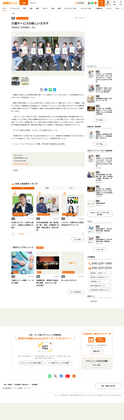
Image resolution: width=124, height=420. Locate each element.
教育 (37, 8)
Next (80, 52)
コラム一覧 (99, 249)
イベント (108, 8)
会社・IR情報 (8, 384)
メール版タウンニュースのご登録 (59, 363)
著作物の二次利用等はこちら (99, 277)
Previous (16, 52)
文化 (24, 8)
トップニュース (14, 8)
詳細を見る (96, 351)
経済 (59, 8)
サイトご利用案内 (18, 388)
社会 (31, 8)
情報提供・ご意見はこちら (98, 273)
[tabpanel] (48, 53)
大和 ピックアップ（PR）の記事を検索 (99, 214)
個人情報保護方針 (7, 388)
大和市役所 (93, 301)
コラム (117, 8)
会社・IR (108, 4)
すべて (4, 8)
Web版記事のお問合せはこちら (99, 290)
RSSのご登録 (96, 365)
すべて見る (99, 120)
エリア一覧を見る (75, 292)
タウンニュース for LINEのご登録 (30, 363)
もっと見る (77, 239)
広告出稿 (81, 3)
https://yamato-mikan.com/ (20, 163)
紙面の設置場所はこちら (97, 286)
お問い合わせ (110, 386)
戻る (14, 13)
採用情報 (34, 384)
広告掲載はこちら (95, 281)
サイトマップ (27, 388)
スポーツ (45, 8)
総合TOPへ (33, 3)
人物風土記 (99, 8)
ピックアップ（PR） (70, 8)
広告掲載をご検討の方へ (21, 384)
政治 (53, 8)
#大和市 (15, 170)
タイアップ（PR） (86, 8)
